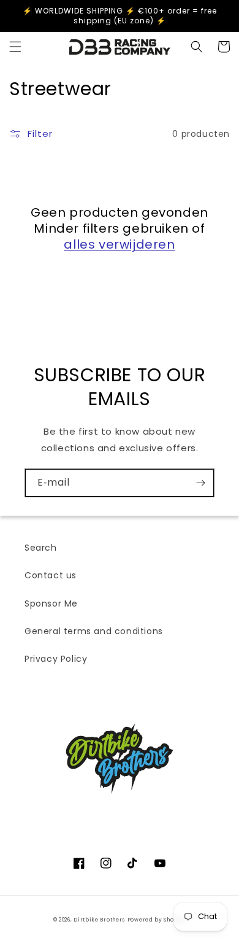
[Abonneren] (200, 482)
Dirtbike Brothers (99, 919)
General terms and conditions (94, 631)
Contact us (51, 575)
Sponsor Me (51, 603)
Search (41, 547)
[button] (15, 46)
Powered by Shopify (156, 919)
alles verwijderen (119, 244)
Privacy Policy (56, 659)
